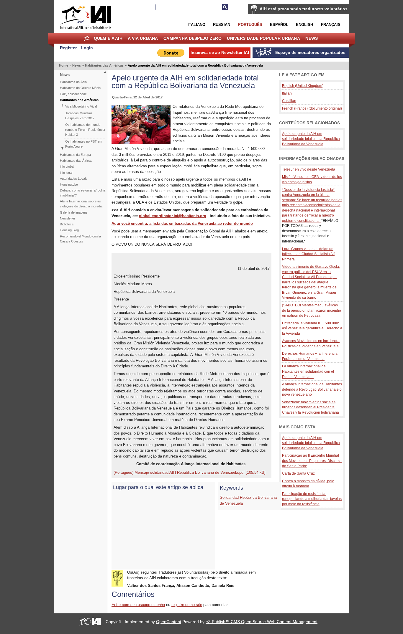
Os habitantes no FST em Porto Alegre (83, 144)
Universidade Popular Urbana (263, 38)
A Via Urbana (143, 38)
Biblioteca (66, 224)
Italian (287, 93)
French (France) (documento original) (312, 108)
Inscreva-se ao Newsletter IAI (220, 52)
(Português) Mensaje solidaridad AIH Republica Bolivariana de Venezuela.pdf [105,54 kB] (190, 472)
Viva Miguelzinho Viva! (81, 106)
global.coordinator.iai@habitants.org (172, 216)
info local (66, 172)
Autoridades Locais (73, 178)
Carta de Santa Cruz (298, 473)
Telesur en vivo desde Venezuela (308, 169)
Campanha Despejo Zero (192, 38)
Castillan (289, 101)
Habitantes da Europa (75, 154)
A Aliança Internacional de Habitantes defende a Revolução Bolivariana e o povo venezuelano (312, 389)
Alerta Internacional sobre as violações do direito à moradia (81, 203)
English (304, 24)
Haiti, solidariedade (73, 94)
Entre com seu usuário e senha (138, 604)
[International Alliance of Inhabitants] (85, 17)
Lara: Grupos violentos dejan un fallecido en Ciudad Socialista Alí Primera (308, 254)
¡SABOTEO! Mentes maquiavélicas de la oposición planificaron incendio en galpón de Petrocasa (311, 310)
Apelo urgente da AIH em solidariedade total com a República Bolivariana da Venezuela (311, 139)
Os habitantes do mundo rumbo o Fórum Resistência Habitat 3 (85, 129)
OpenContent (168, 621)
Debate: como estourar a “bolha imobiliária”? (82, 193)
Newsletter (67, 218)
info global (67, 166)
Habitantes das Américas (104, 65)
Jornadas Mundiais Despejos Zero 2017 (79, 115)
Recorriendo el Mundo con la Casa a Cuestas (80, 239)
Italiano (196, 24)
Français (330, 24)
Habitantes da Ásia (73, 82)
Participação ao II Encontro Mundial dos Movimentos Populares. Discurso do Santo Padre (312, 460)
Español (279, 24)
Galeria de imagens (74, 212)
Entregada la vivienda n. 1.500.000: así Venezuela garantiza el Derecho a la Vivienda (312, 328)
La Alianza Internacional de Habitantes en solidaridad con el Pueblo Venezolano (308, 371)
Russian (221, 24)
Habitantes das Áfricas (76, 160)
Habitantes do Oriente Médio (80, 88)
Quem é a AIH (108, 38)
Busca (225, 7)
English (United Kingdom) (302, 85)
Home (86, 38)
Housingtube (69, 184)
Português (250, 24)
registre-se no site (186, 604)
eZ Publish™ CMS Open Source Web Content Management (261, 621)
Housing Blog (69, 230)
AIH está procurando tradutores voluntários (304, 8)
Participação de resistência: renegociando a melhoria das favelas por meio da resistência (312, 499)
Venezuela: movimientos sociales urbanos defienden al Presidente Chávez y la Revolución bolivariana (310, 407)
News (311, 38)
